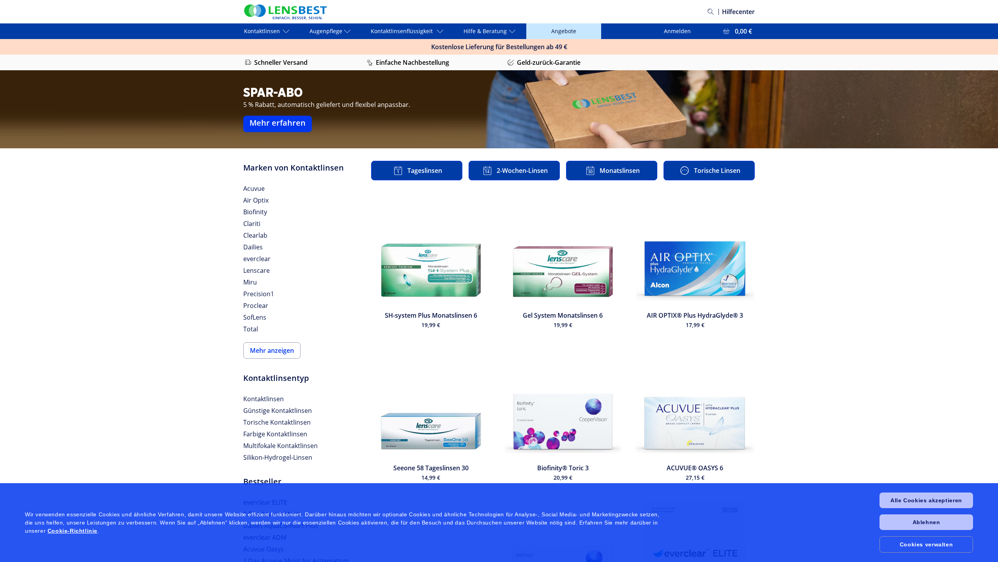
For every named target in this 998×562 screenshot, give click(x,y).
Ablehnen (926, 522)
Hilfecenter (738, 11)
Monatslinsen (620, 170)
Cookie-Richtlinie (72, 531)
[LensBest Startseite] (285, 12)
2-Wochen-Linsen (522, 170)
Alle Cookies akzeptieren (926, 500)
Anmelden (677, 31)
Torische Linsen (717, 170)
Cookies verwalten (926, 544)
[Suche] (710, 11)
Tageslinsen (424, 170)
